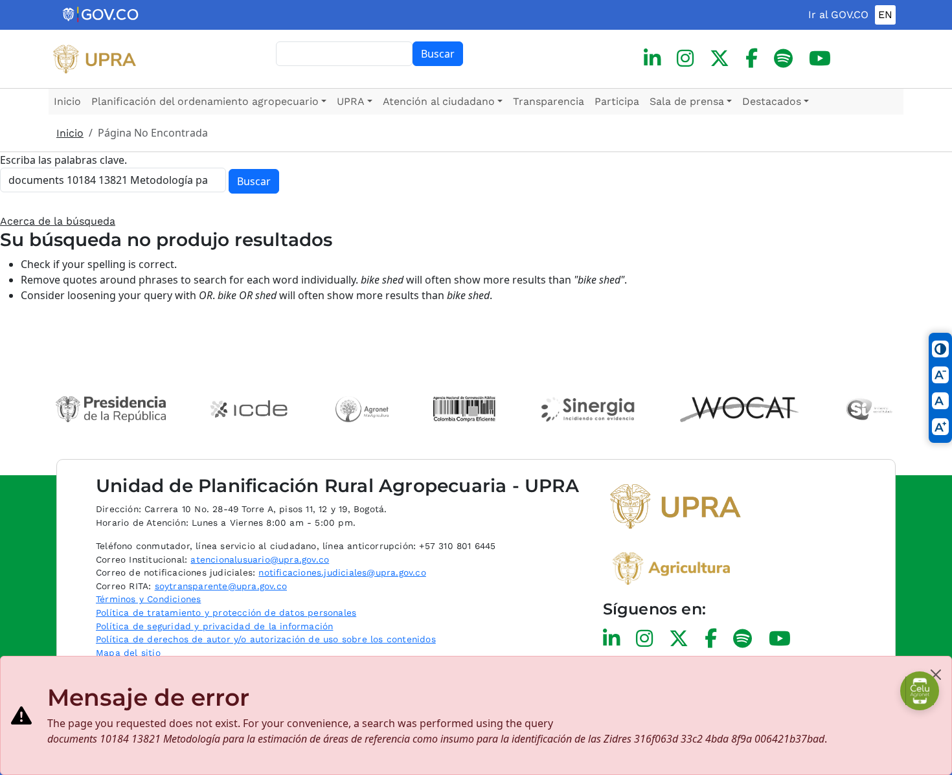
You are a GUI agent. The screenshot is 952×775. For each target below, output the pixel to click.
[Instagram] (685, 58)
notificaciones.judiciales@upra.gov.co (341, 572)
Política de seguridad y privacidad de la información (214, 626)
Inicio (67, 101)
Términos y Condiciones (148, 599)
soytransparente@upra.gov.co (221, 586)
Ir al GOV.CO (838, 14)
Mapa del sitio (128, 652)
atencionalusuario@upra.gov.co (259, 559)
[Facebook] (751, 58)
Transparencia (548, 101)
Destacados (771, 101)
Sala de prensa (687, 101)
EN (885, 14)
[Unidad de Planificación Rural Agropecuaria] (95, 58)
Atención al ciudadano (439, 101)
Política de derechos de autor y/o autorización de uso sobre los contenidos (266, 639)
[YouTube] (820, 58)
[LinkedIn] (652, 58)
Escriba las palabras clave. (63, 160)
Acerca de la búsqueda (57, 221)
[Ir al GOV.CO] (101, 15)
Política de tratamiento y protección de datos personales (226, 612)
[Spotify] (783, 58)
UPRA (351, 101)
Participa (617, 101)
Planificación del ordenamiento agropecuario (205, 101)
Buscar (438, 54)
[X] (719, 58)
